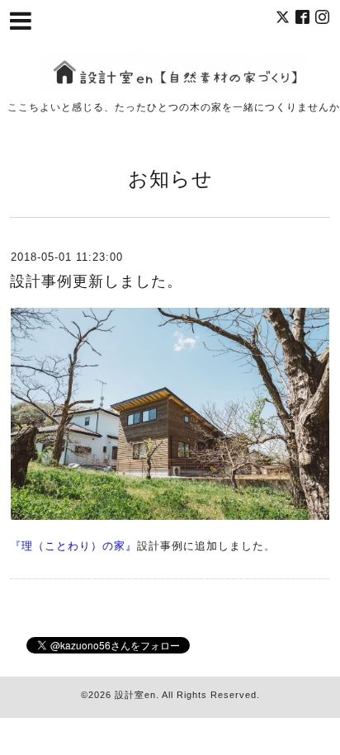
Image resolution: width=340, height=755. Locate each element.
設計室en (135, 695)
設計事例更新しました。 (96, 281)
